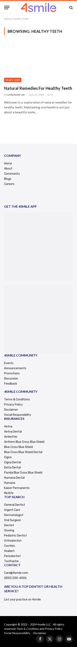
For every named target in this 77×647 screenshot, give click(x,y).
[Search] (71, 7)
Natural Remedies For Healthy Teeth (38, 88)
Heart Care (13, 80)
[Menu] (6, 7)
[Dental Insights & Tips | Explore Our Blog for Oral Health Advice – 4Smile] (38, 7)
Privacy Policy (53, 628)
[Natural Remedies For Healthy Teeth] (38, 62)
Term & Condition (27, 628)
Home (7, 18)
